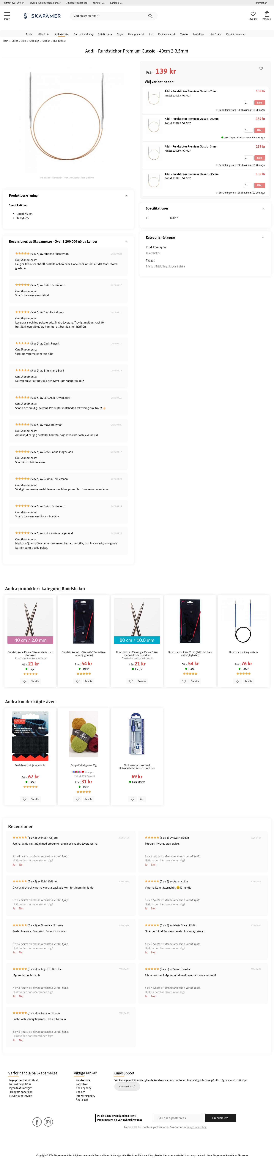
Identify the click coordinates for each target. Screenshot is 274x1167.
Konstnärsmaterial (235, 34)
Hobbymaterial (136, 34)
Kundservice (83, 1080)
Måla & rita (43, 34)
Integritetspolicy (85, 1096)
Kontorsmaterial (166, 34)
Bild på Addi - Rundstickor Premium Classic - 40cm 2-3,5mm (67, 177)
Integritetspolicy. (197, 1127)
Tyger (120, 34)
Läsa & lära (215, 34)
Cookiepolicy (83, 1088)
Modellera (198, 34)
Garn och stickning (83, 34)
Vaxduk (184, 34)
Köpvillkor (82, 1084)
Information (261, 2)
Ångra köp (82, 1099)
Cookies (80, 1092)
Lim (151, 34)
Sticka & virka (61, 34)
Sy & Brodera (105, 34)
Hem (5, 40)
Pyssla (29, 34)
